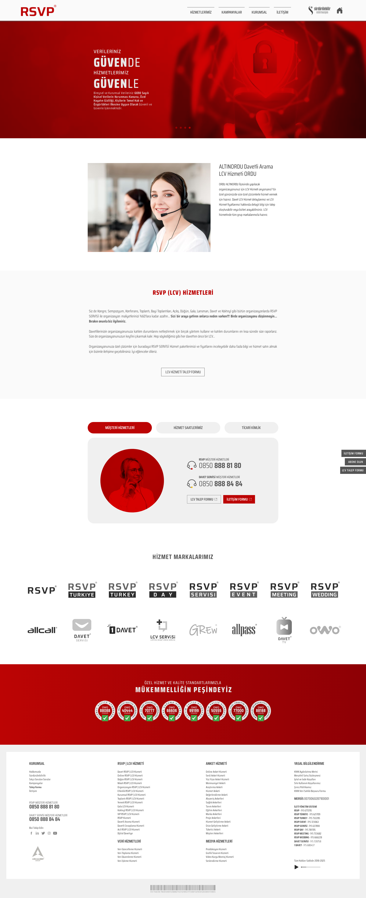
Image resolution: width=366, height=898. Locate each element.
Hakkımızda (35, 771)
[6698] (190, 128)
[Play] (296, 867)
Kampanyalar (36, 783)
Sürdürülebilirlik (37, 775)
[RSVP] (176, 128)
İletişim (33, 791)
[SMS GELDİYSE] (181, 128)
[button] (200, 10)
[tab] (120, 427)
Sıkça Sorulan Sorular (40, 779)
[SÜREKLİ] (185, 128)
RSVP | (128, 775)
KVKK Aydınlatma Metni (306, 771)
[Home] (339, 10)
